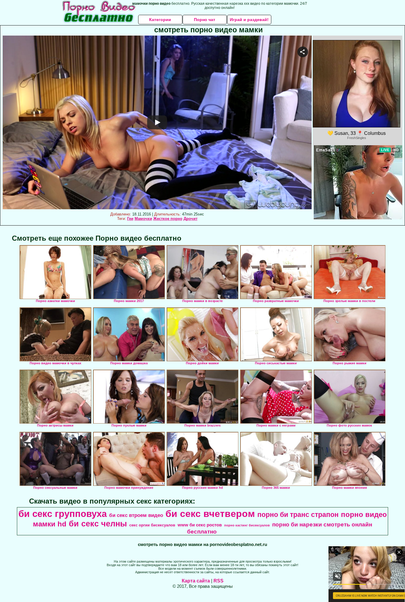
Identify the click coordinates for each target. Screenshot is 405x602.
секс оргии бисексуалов (152, 525)
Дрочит (190, 218)
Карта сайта (196, 580)
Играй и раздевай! (249, 19)
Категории (160, 19)
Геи (130, 218)
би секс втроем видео (136, 515)
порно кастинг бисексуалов (247, 525)
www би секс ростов (200, 525)
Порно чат (204, 19)
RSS (218, 580)
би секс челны (98, 523)
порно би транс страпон (298, 514)
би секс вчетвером (210, 513)
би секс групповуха (62, 514)
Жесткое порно (167, 218)
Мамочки (143, 218)
